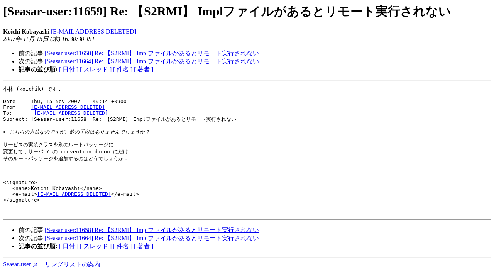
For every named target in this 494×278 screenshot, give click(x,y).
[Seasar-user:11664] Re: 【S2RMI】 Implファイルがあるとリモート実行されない (152, 61)
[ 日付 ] (68, 69)
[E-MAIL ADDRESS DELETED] (93, 31)
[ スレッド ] (96, 69)
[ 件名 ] (122, 69)
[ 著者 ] (143, 69)
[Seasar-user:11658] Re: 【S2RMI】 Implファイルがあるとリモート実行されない (152, 53)
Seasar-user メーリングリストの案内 (51, 264)
